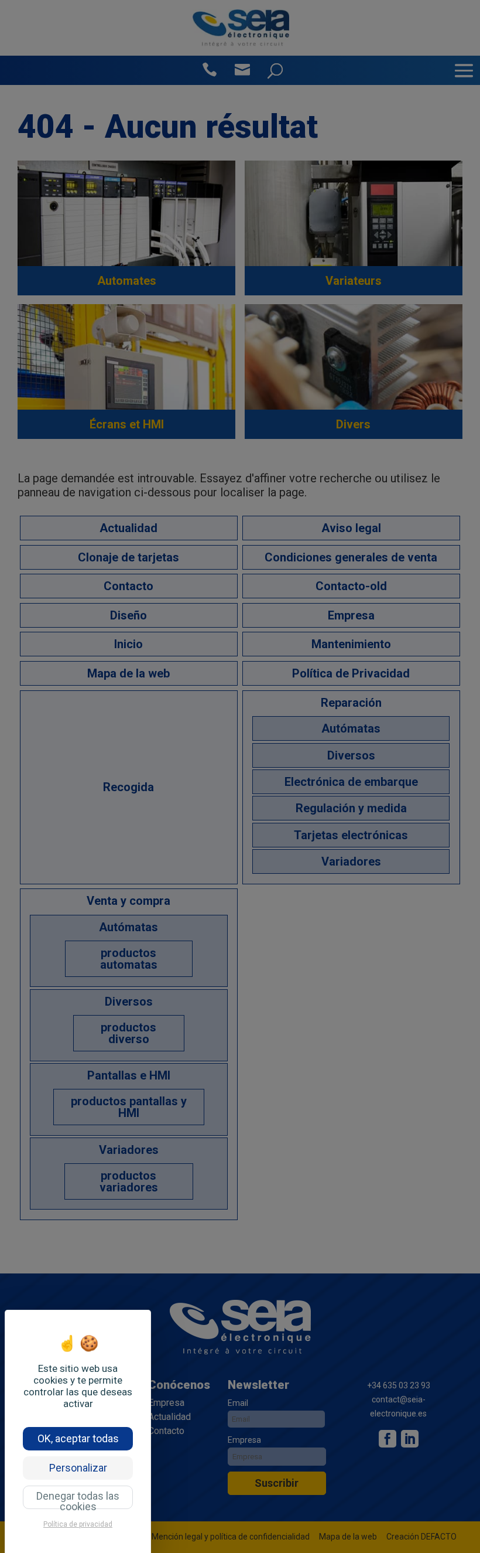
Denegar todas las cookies (77, 1499)
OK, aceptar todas (78, 1438)
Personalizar (78, 1468)
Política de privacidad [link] (77, 1524)
